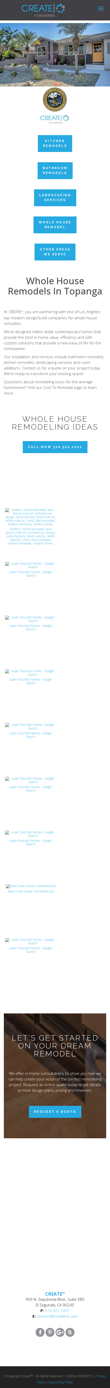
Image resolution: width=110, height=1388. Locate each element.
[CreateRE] (35, 6)
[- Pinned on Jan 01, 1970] (30, 460)
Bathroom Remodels (55, 170)
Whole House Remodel (55, 225)
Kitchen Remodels (55, 143)
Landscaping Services (55, 197)
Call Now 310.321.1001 (55, 447)
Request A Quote (55, 1111)
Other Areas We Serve (55, 252)
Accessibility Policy (60, 1382)
